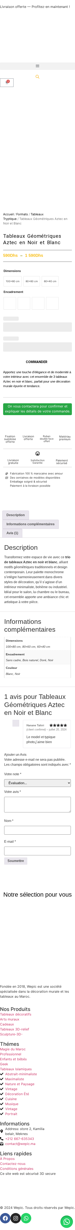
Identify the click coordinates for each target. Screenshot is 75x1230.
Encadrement (13, 292)
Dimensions (12, 271)
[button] (37, 66)
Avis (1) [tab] (12, 533)
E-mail (10, 841)
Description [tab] (15, 515)
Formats (22, 214)
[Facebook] (5, 1218)
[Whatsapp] (26, 1218)
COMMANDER (36, 362)
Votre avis (12, 792)
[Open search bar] (37, 76)
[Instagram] (15, 1218)
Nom (8, 821)
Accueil (8, 214)
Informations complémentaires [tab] (30, 524)
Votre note (12, 774)
